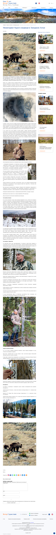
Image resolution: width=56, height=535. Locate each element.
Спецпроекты (43, 7)
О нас (9, 7)
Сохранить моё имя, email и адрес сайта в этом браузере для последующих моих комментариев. (19, 501)
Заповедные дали (42, 50)
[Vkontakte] (24, 475)
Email (4, 495)
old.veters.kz (32, 522)
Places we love (34, 7)
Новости (16, 7)
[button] (35, 444)
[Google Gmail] (20, 475)
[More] (26, 475)
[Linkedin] (22, 475)
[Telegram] (12, 475)
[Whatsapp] (14, 475)
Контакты (51, 7)
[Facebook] (10, 475)
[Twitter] (16, 475)
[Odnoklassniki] (18, 475)
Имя (4, 491)
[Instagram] (8, 475)
